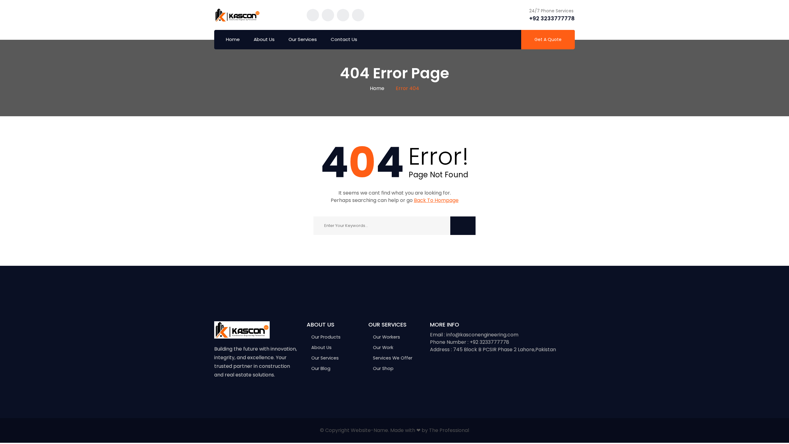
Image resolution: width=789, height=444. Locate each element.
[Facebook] (217, 394)
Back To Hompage (436, 200)
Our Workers (386, 337)
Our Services (302, 39)
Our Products (326, 337)
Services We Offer (392, 358)
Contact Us (344, 39)
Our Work (383, 347)
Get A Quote (548, 39)
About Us (264, 39)
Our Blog (320, 368)
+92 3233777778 (552, 18)
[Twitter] (230, 394)
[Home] (242, 329)
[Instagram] (243, 394)
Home (233, 39)
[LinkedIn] (256, 394)
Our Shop (383, 368)
